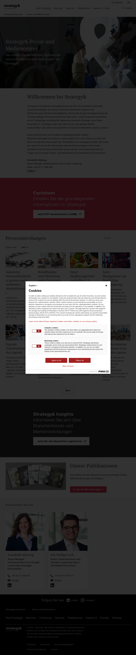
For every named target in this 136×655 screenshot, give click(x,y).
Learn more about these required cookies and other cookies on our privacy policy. (63, 321)
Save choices (68, 366)
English (32, 285)
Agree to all (56, 360)
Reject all (80, 360)
